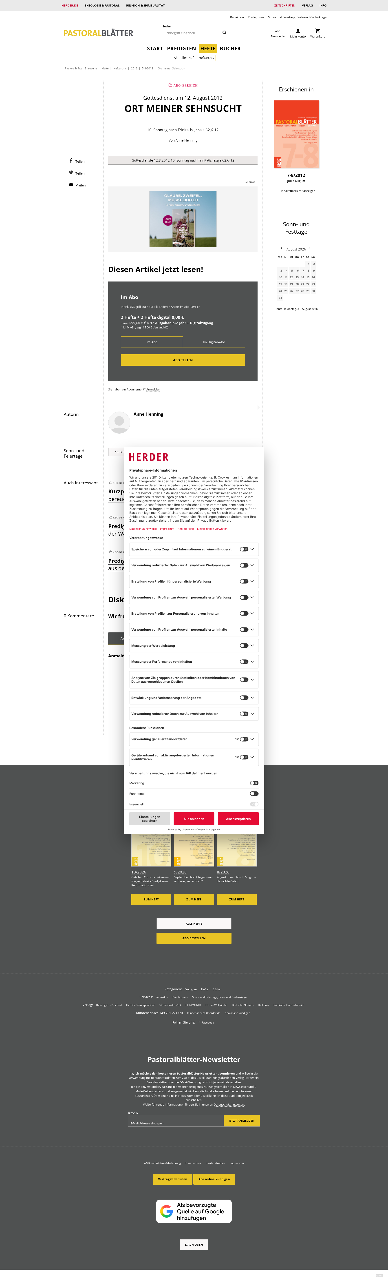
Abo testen (183, 360)
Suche (167, 26)
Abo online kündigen (237, 1013)
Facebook (208, 1022)
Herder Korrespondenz (140, 1005)
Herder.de (70, 5)
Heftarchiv (206, 57)
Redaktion (237, 17)
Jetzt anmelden (242, 1121)
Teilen (80, 161)
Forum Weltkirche (216, 1005)
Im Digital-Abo (214, 342)
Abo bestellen (194, 938)
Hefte (208, 48)
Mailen (80, 185)
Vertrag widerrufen (172, 1179)
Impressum (237, 1163)
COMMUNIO (193, 1005)
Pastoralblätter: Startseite (81, 68)
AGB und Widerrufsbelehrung (162, 1163)
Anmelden (153, 389)
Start (155, 48)
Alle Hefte (194, 924)
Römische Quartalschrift (288, 1005)
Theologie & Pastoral (102, 5)
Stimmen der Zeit (170, 1005)
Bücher (230, 48)
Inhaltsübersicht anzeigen (298, 191)
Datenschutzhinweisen (229, 1104)
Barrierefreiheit (215, 1163)
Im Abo (151, 342)
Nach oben (194, 1245)
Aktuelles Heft (184, 57)
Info (323, 5)
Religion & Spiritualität (145, 5)
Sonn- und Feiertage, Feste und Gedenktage (297, 17)
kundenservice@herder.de (203, 1013)
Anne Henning (186, 140)
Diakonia (263, 1005)
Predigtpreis (256, 17)
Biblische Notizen (243, 1005)
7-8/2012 (147, 68)
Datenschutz (193, 1163)
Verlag (307, 5)
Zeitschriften (284, 5)
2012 (134, 68)
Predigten (181, 48)
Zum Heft (151, 899)
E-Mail (133, 1112)
